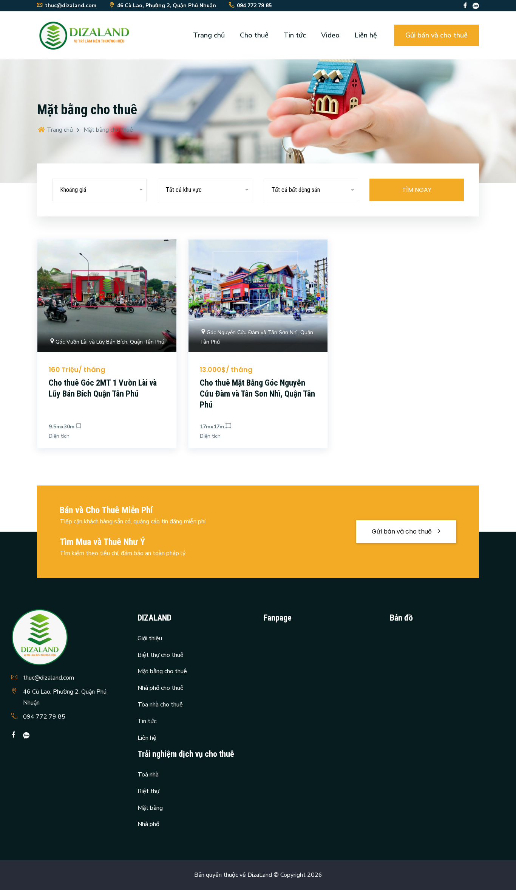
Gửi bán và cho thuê (436, 35)
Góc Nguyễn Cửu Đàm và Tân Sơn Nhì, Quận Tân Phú (256, 337)
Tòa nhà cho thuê (160, 704)
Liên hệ (366, 35)
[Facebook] (465, 5)
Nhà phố (148, 824)
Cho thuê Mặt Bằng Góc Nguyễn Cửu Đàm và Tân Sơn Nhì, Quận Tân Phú (257, 393)
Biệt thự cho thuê (160, 655)
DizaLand (259, 875)
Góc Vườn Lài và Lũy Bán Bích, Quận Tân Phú (110, 341)
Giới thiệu (149, 638)
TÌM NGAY (416, 189)
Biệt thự (148, 791)
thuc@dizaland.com (48, 678)
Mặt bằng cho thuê (162, 671)
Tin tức (295, 35)
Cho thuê (254, 35)
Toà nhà (148, 774)
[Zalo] (476, 5)
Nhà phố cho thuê (160, 688)
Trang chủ (209, 35)
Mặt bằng (150, 808)
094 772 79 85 (44, 717)
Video (330, 35)
